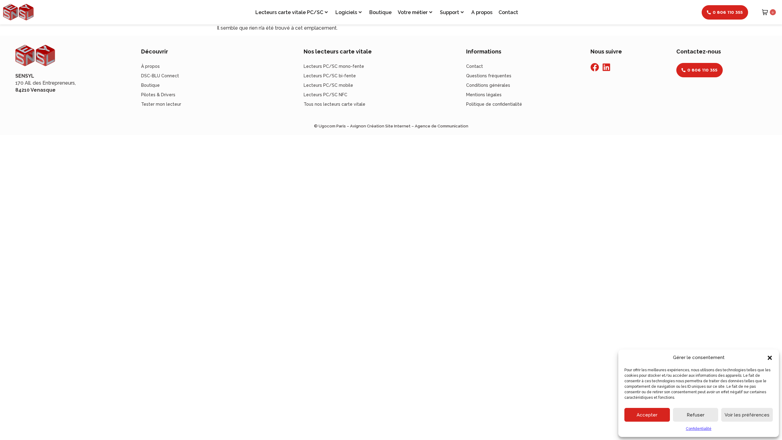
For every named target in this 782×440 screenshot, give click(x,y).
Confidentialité (698, 429)
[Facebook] (594, 67)
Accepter (647, 415)
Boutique (380, 12)
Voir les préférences (747, 415)
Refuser (695, 415)
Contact (508, 12)
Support (449, 12)
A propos (481, 12)
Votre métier (413, 12)
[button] (770, 358)
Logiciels (346, 12)
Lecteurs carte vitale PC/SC (289, 12)
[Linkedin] (606, 67)
